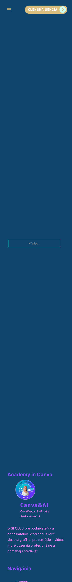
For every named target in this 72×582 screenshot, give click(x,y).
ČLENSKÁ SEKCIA (43, 10)
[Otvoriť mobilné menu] (9, 9)
